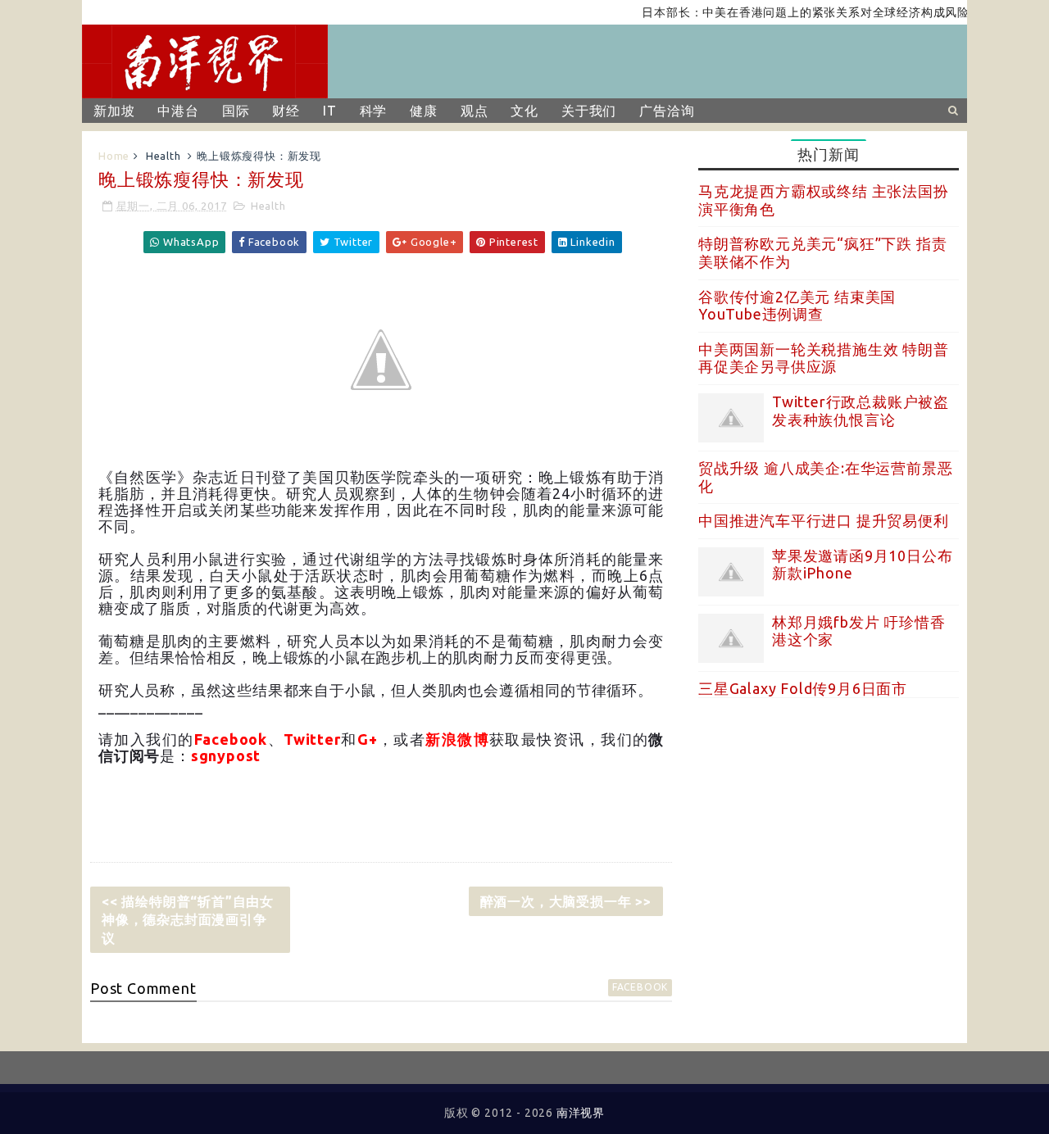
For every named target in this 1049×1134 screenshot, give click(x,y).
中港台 (177, 110)
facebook (640, 987)
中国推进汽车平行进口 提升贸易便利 (823, 520)
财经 (286, 110)
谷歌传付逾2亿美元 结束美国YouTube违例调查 (797, 305)
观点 (474, 110)
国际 (236, 110)
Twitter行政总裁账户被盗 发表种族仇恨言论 (860, 410)
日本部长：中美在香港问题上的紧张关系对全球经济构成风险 (792, 12)
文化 (524, 110)
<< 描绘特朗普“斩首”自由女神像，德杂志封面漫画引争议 (188, 920)
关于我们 (588, 110)
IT (330, 110)
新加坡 (113, 110)
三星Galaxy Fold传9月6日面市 (802, 688)
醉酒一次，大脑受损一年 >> (566, 901)
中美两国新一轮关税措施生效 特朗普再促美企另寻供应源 (823, 358)
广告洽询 (666, 110)
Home (113, 155)
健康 (424, 110)
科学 (374, 110)
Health (163, 155)
